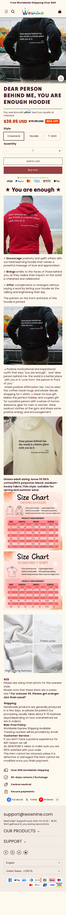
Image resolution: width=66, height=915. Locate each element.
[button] (6, 11)
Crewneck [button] (13, 136)
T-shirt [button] (52, 136)
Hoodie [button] (34, 136)
